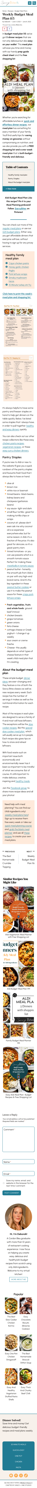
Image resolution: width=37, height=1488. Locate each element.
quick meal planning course (18, 825)
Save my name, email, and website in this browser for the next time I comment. (19, 1183)
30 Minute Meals (18, 1444)
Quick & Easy (18, 1450)
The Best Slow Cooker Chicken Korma (11, 1321)
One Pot (18, 1456)
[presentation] (18, 909)
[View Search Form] (34, 3)
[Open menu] (29, 3)
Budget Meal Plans (21, 11)
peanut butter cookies (18, 587)
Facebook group (19, 788)
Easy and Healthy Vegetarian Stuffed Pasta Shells (11, 1393)
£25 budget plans (11, 232)
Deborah (7, 22)
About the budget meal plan (19, 182)
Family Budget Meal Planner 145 (18, 1041)
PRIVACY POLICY (26, 1483)
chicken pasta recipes (13, 443)
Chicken (18, 1462)
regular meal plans (12, 228)
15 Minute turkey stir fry (20, 285)
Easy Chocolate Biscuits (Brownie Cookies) (26, 1322)
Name (7, 1162)
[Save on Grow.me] (14, 29)
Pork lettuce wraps (18, 274)
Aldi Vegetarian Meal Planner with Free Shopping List (18, 935)
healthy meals (23, 781)
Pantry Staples (13, 179)
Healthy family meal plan (17, 175)
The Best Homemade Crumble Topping (8, 859)
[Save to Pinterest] (4, 29)
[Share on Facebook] (9, 29)
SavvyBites (20, 208)
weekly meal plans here (16, 815)
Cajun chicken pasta (19, 263)
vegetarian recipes (12, 447)
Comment (9, 1129)
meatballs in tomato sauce (20, 565)
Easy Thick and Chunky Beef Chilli (25, 1390)
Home (4, 11)
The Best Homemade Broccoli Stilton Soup (25, 1358)
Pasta (18, 1467)
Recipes (10, 11)
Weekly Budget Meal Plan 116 (28, 857)
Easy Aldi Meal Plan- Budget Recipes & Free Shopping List (18, 1096)
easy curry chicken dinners (15, 450)
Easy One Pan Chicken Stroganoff (11, 1356)
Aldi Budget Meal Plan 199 (18, 989)
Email (7, 1174)
